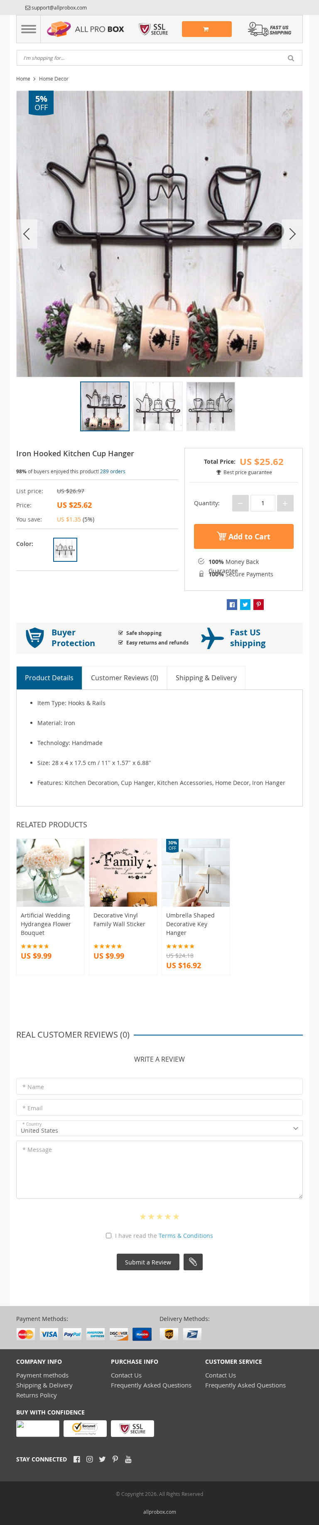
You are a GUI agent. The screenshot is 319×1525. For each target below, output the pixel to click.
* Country (32, 1124)
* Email (32, 1108)
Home (23, 78)
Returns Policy (36, 1395)
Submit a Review (148, 1262)
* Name (33, 1087)
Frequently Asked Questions (151, 1385)
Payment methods (42, 1375)
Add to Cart (248, 536)
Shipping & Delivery (44, 1385)
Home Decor (54, 78)
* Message (37, 1150)
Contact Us (126, 1375)
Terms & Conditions (186, 1236)
